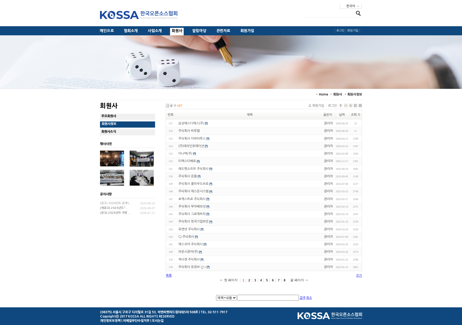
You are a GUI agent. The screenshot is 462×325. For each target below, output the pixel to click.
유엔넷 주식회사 (189, 229)
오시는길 (158, 320)
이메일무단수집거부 (136, 320)
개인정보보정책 (110, 320)
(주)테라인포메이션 (191, 146)
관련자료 (223, 31)
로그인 (340, 30)
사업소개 (155, 31)
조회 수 (355, 114)
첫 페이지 (231, 280)
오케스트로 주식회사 (192, 199)
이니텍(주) (185, 153)
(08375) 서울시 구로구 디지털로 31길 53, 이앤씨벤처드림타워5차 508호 (149, 312)
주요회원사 (108, 116)
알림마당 (199, 31)
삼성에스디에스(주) (191, 123)
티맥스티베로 (187, 161)
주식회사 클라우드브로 (193, 183)
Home (323, 94)
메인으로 (107, 31)
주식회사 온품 (187, 176)
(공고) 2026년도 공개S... (116, 203)
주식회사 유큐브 (189, 267)
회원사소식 (108, 131)
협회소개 (131, 31)
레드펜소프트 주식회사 (193, 168)
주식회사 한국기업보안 (193, 221)
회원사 (177, 31)
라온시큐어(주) (188, 252)
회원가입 (247, 31)
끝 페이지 (297, 280)
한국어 (350, 6)
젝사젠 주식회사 (189, 259)
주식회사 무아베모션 (192, 206)
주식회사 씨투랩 (189, 131)
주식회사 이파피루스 (192, 138)
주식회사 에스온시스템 (193, 191)
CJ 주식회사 (186, 236)
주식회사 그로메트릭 (192, 214)
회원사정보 (354, 94)
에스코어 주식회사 (190, 244)
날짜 (342, 114)
